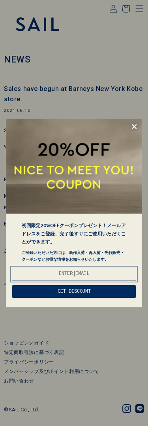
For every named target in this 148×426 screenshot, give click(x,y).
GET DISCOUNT (74, 291)
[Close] (134, 126)
